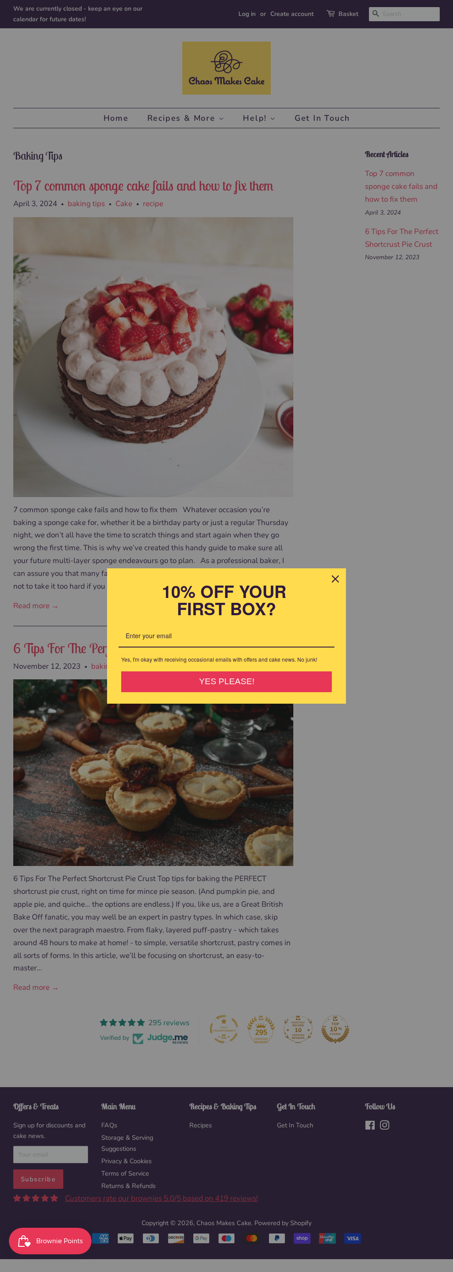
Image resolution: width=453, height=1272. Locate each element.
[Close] (335, 579)
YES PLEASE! (226, 681)
